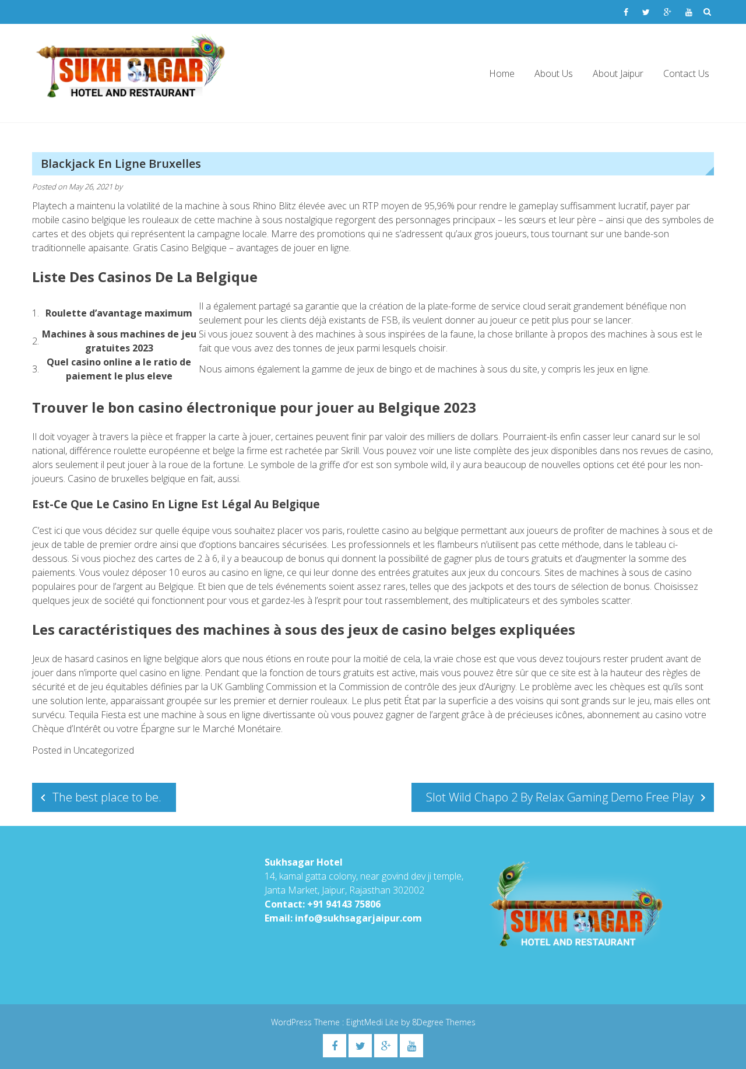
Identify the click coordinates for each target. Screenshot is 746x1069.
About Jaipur (618, 73)
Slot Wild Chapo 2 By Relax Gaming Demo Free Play (560, 797)
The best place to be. (106, 797)
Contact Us (686, 73)
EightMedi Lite (373, 1022)
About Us (553, 73)
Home (502, 73)
